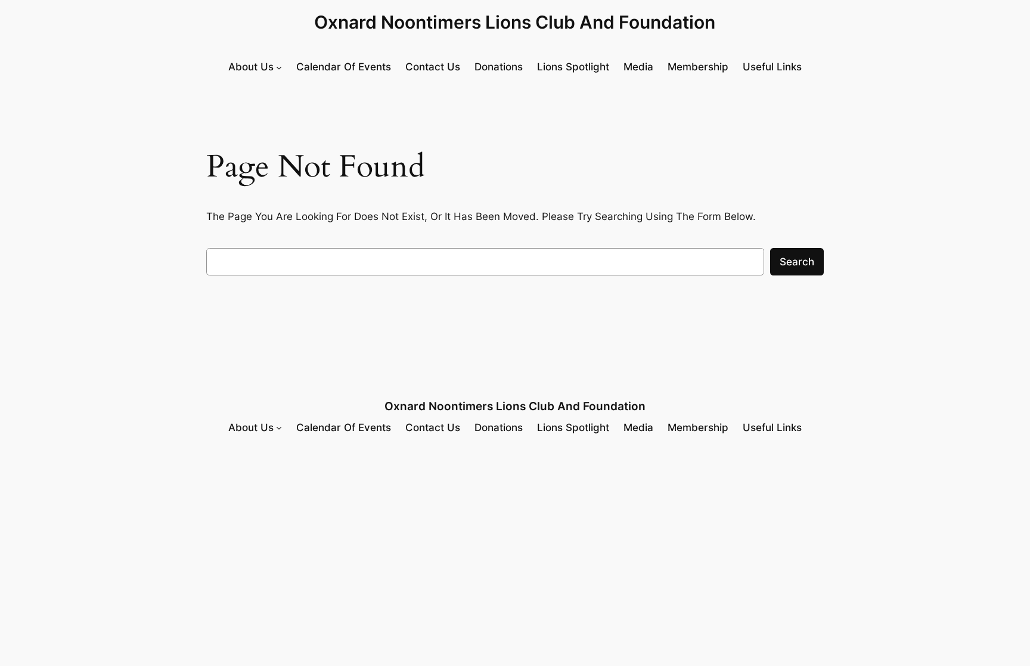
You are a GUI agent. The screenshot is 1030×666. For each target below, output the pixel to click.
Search (797, 262)
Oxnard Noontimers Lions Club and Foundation (514, 22)
